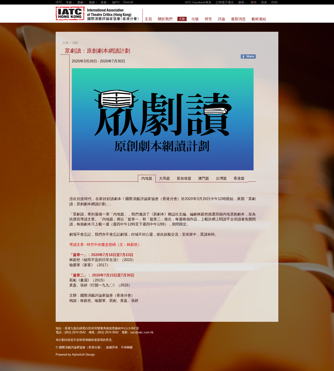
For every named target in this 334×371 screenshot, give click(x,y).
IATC (59, 2)
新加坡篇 (184, 178)
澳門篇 (203, 178)
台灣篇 (221, 178)
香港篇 (239, 178)
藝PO (116, 2)
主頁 (65, 42)
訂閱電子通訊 (225, 2)
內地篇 (146, 178)
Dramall (128, 2)
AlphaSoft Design (83, 354)
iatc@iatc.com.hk (142, 332)
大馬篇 (164, 178)
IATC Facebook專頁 (198, 2)
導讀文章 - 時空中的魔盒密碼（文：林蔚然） (105, 245)
